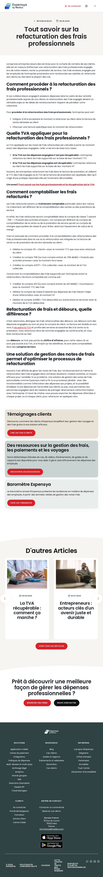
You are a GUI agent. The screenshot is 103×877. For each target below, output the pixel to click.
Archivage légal (19, 768)
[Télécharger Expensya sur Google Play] (51, 845)
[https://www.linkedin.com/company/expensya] (94, 865)
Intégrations (19, 756)
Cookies (45, 865)
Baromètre (52, 764)
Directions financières (19, 783)
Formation (19, 815)
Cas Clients (51, 753)
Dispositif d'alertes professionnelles (76, 865)
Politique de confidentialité (28, 865)
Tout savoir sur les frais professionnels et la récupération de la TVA (57, 184)
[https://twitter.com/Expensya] (87, 865)
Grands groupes (19, 775)
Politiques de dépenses (19, 760)
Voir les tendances (21, 503)
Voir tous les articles (51, 646)
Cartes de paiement (19, 753)
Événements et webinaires (51, 760)
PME (19, 779)
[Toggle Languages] (86, 6)
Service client (19, 818)
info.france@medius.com (52, 829)
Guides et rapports (51, 756)
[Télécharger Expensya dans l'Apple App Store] (51, 837)
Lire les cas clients (21, 433)
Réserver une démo (37, 703)
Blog (52, 749)
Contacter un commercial (51, 807)
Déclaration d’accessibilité (83, 772)
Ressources (51, 743)
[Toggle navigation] (95, 6)
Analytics (19, 772)
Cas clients (51, 768)
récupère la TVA (22, 327)
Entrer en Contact (51, 801)
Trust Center (84, 768)
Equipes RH (19, 787)
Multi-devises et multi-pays (19, 764)
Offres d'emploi (83, 756)
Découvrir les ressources (25, 472)
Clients (19, 801)
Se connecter (19, 807)
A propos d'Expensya (83, 749)
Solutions (19, 743)
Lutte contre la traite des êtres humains (58, 865)
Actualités (83, 764)
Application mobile (19, 749)
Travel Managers (19, 790)
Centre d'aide (19, 822)
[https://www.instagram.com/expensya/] (98, 865)
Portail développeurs (19, 811)
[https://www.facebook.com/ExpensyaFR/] (91, 865)
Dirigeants (83, 753)
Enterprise (83, 743)
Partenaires (83, 760)
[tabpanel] (51, 599)
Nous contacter (66, 703)
